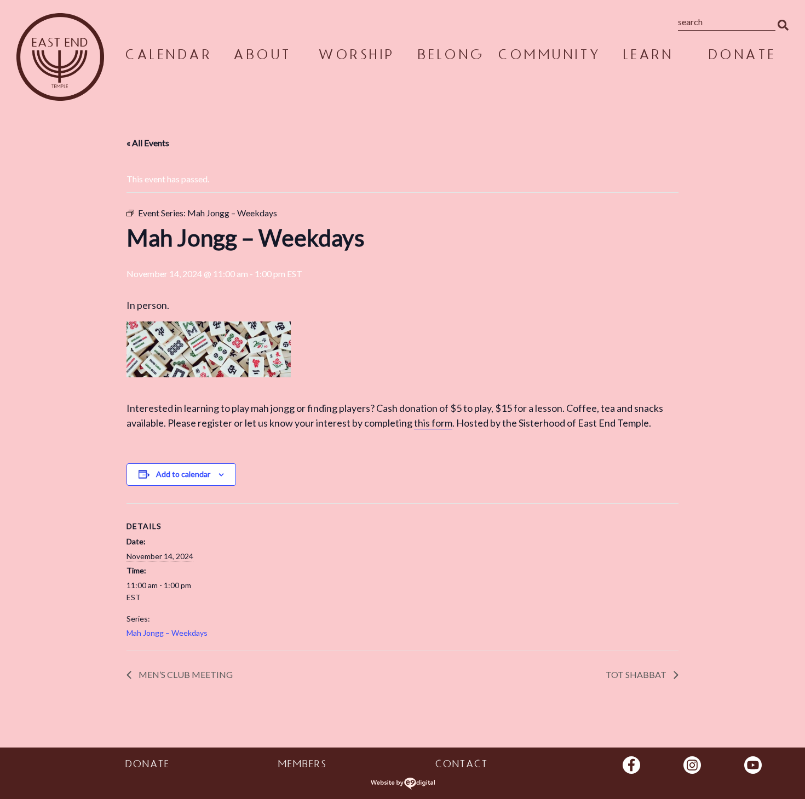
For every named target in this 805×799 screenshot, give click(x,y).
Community (548, 56)
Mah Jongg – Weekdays (167, 632)
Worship (356, 56)
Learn (647, 56)
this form (433, 423)
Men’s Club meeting (185, 674)
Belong (450, 56)
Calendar (167, 56)
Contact (461, 765)
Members (302, 765)
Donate (741, 56)
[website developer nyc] (402, 783)
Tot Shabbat (637, 674)
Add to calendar (183, 474)
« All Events (148, 142)
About (262, 56)
